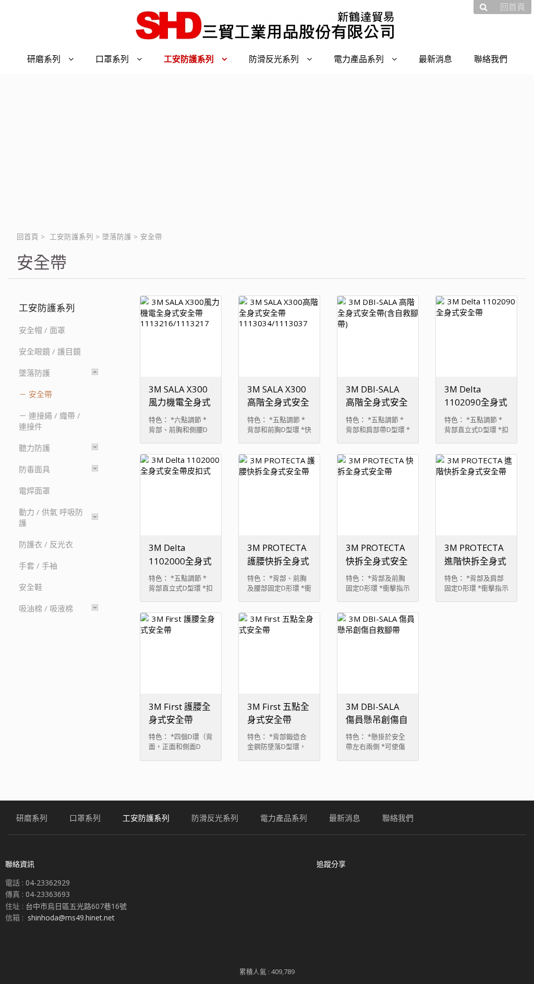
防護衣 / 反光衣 (46, 544)
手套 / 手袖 (38, 565)
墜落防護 (116, 236)
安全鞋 (30, 587)
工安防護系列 (71, 236)
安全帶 (40, 394)
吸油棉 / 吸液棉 (46, 608)
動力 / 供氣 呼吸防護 (51, 517)
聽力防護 (34, 447)
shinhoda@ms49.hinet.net (71, 918)
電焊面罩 (34, 490)
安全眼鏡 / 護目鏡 (50, 351)
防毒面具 (34, 469)
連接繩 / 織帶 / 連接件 (49, 421)
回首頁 (28, 236)
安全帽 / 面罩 (42, 330)
